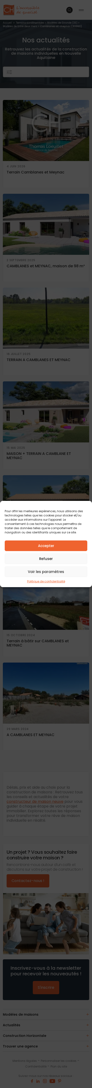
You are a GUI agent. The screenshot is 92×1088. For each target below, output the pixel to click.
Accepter (46, 545)
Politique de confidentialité (46, 581)
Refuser (46, 558)
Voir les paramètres (46, 571)
